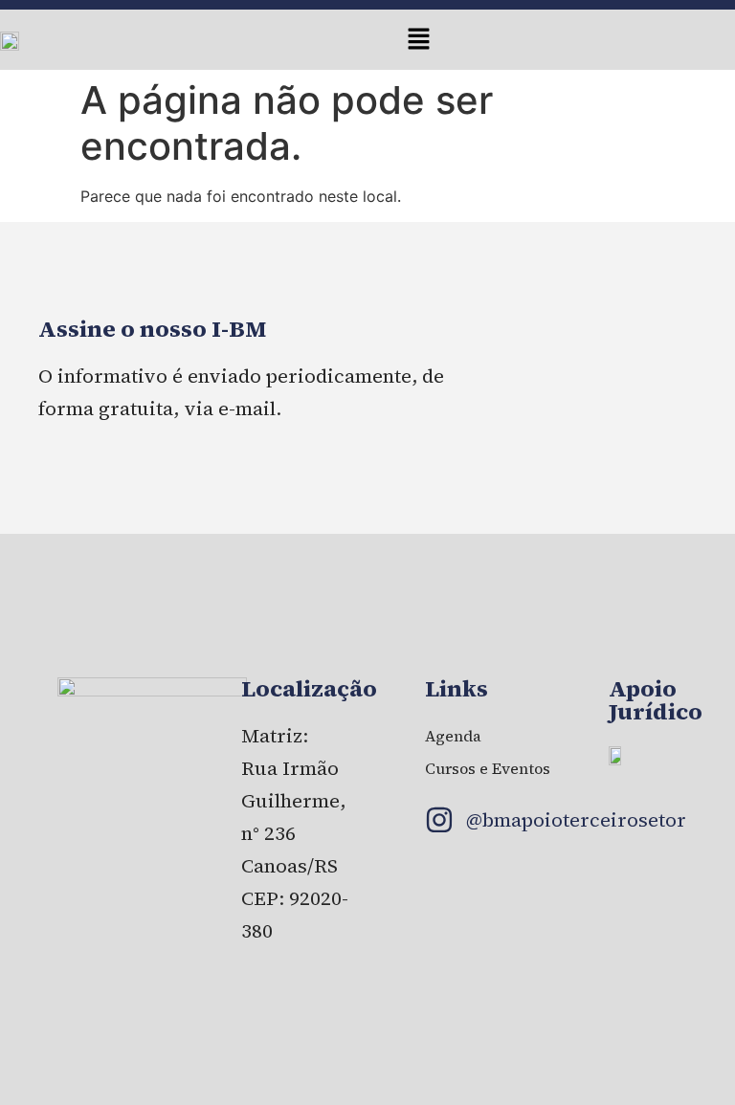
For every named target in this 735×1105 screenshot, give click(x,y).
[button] (419, 39)
